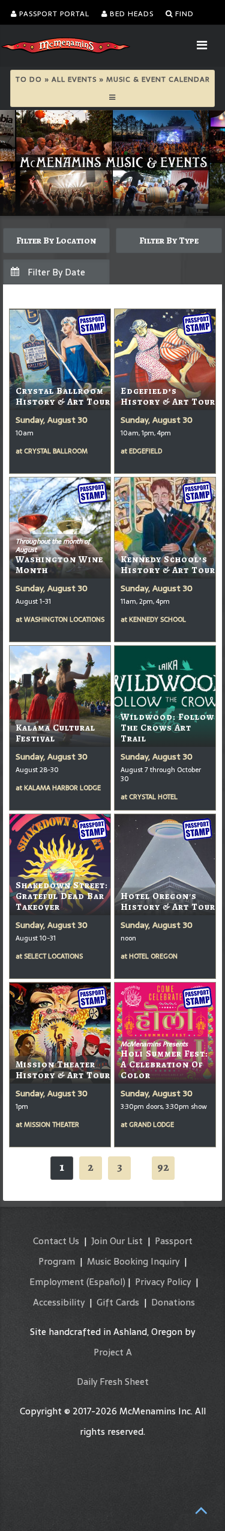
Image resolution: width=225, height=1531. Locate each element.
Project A (113, 1352)
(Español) (105, 1281)
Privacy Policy (163, 1281)
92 (163, 1167)
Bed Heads (130, 14)
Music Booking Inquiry (133, 1261)
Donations (173, 1302)
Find (183, 14)
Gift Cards (118, 1302)
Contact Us (56, 1240)
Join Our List (117, 1240)
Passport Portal (53, 14)
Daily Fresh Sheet (113, 1381)
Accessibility (59, 1302)
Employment (56, 1281)
